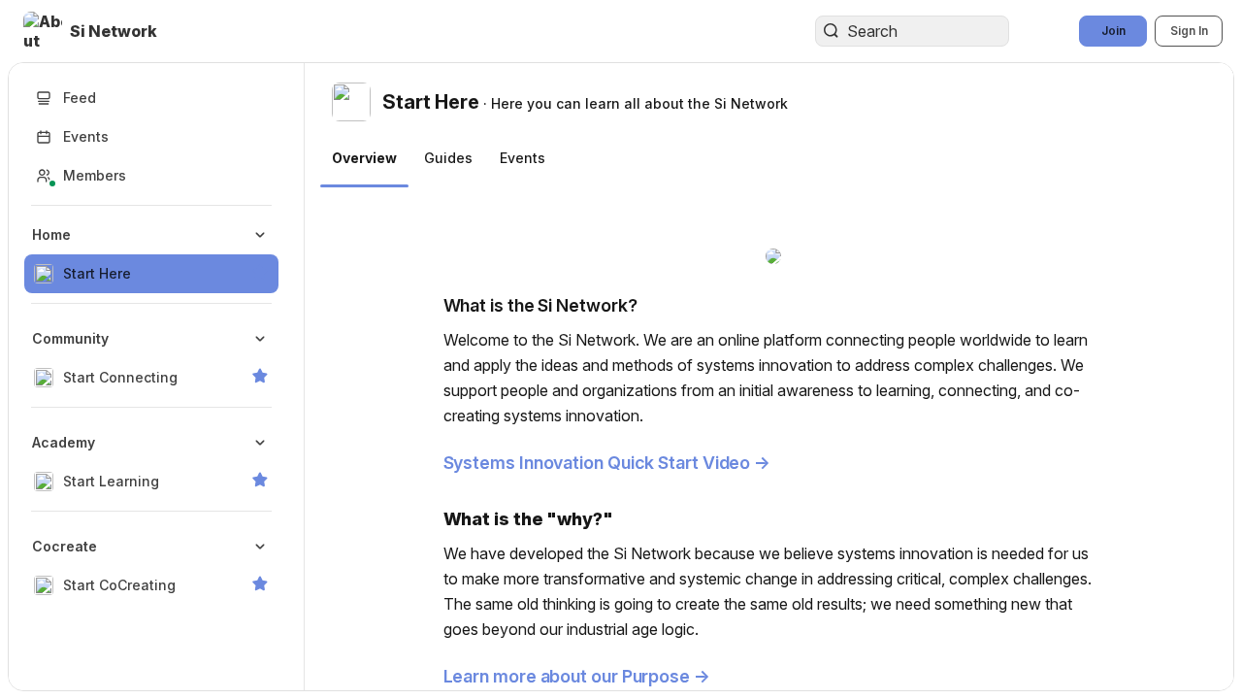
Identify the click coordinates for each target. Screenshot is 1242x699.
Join (1113, 30)
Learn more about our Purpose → (576, 676)
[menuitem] (151, 254)
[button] (92, 31)
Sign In (1189, 30)
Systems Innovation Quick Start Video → (607, 462)
